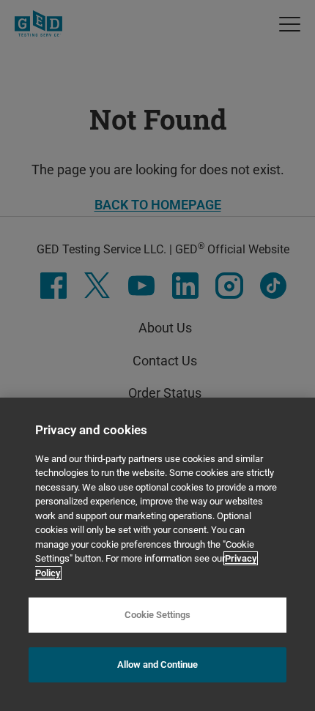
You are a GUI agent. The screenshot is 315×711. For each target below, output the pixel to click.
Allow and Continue (157, 664)
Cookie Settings (157, 614)
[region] (157, 554)
